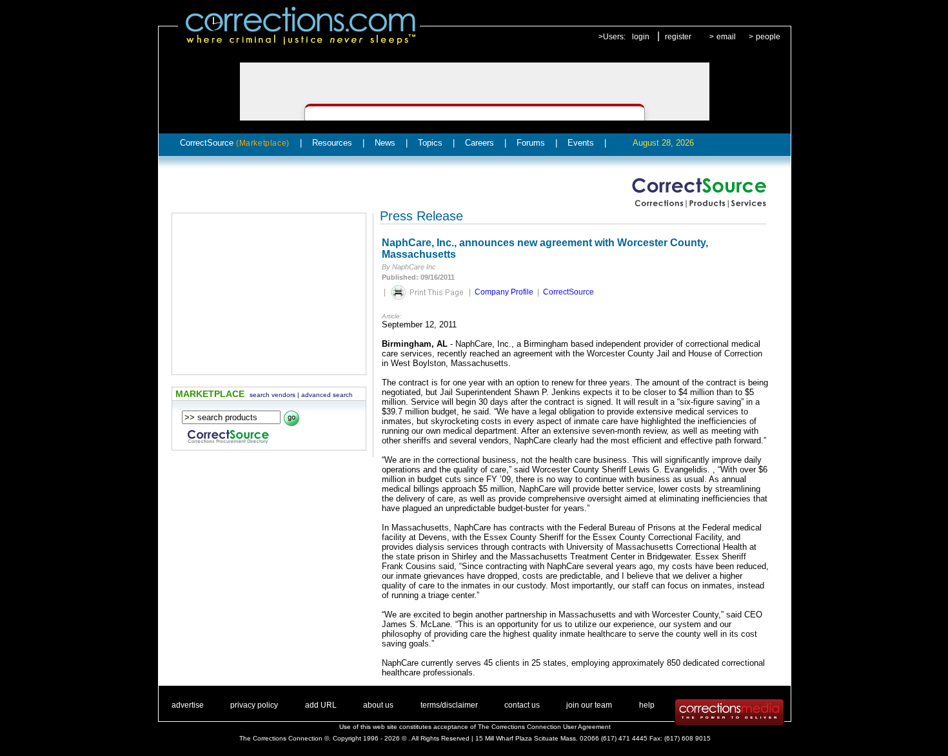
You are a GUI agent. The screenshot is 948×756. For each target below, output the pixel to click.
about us (378, 705)
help (647, 705)
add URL (321, 705)
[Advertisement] (269, 293)
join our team (589, 705)
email (726, 36)
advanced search (327, 394)
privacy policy (254, 705)
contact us (522, 705)
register (678, 36)
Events (581, 143)
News (385, 143)
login (640, 36)
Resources (332, 143)
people (768, 36)
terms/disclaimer (449, 705)
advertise (188, 705)
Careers (479, 143)
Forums (531, 143)
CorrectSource (235, 143)
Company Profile (504, 291)
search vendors (272, 394)
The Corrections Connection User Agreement (544, 726)
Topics (430, 143)
